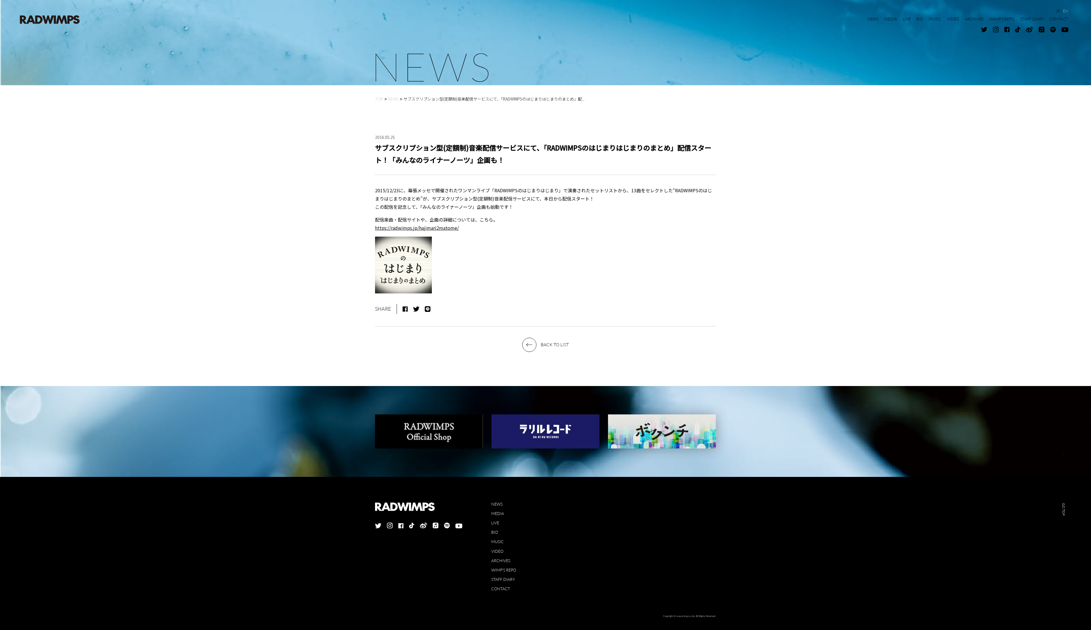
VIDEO (497, 551)
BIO (494, 532)
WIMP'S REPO (503, 569)
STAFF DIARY (503, 579)
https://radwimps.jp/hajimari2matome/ (417, 227)
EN (1065, 10)
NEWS (497, 504)
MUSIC (497, 541)
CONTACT (500, 588)
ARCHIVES (500, 560)
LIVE (495, 522)
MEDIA (497, 513)
